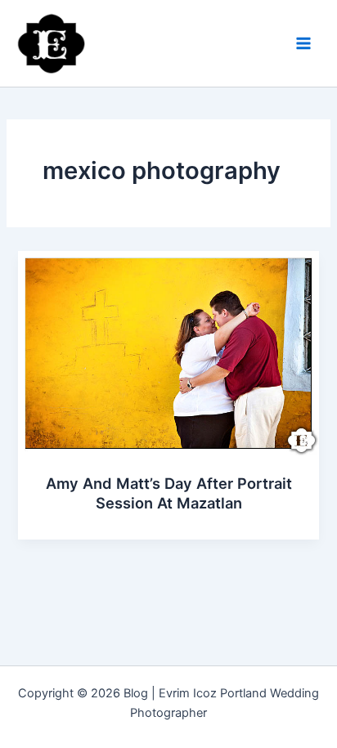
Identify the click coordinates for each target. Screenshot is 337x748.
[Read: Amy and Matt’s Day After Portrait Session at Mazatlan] (168, 353)
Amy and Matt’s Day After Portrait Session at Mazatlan (169, 493)
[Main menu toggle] (303, 43)
